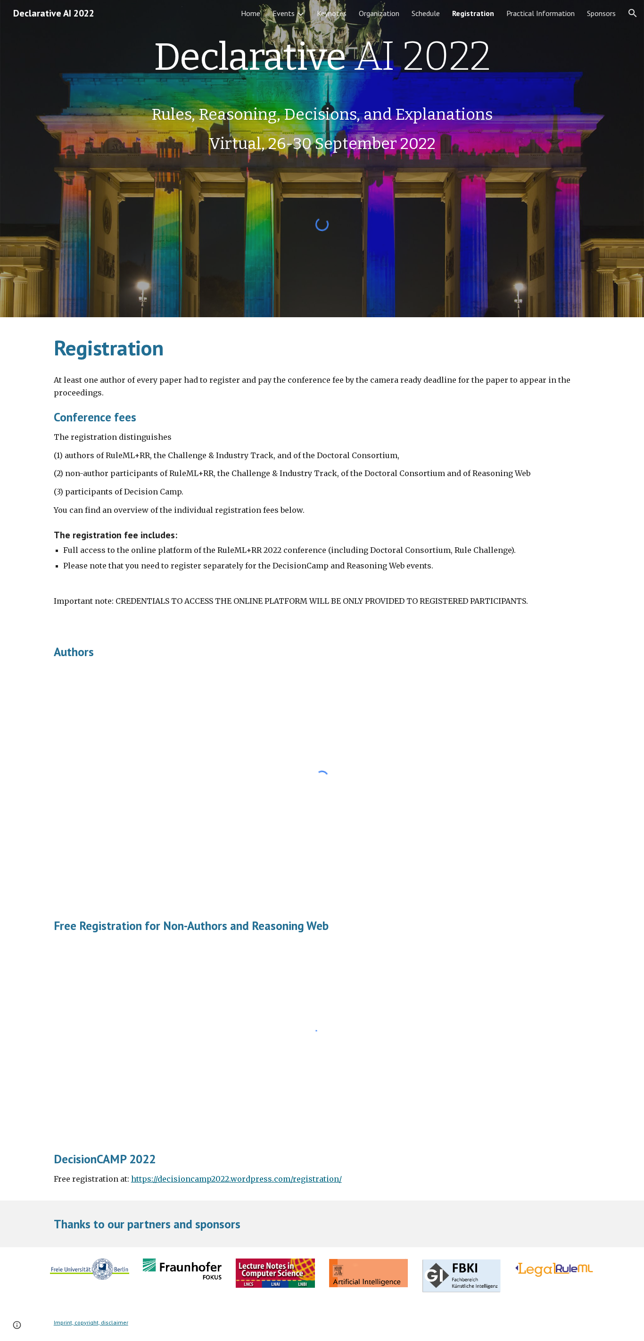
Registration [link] (473, 13)
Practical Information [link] (540, 13)
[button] (632, 13)
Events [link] (283, 13)
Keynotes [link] (332, 13)
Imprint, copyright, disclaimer (91, 1322)
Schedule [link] (426, 13)
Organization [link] (379, 13)
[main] (322, 93)
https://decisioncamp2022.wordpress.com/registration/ (236, 1179)
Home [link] (250, 13)
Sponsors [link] (601, 13)
